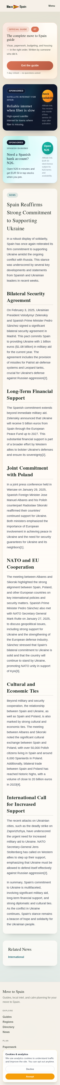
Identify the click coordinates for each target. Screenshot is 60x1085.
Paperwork (9, 1047)
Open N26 (47, 148)
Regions (8, 1021)
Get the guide (30, 65)
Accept (30, 1076)
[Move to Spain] (19, 6)
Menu (51, 5)
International (16, 957)
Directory (8, 1027)
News (6, 1032)
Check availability (47, 95)
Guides (7, 1016)
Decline (30, 1069)
